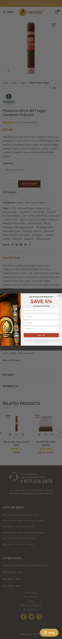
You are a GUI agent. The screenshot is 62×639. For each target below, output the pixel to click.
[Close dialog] (60, 295)
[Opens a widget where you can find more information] (49, 633)
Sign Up (41, 335)
